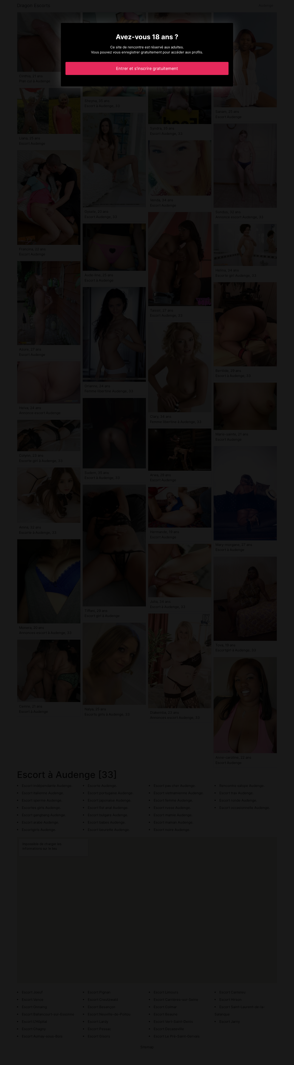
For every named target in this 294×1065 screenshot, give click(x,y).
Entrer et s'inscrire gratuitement (147, 68)
